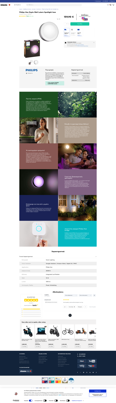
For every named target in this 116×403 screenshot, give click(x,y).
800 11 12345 (82, 356)
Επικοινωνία (60, 356)
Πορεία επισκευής (61, 362)
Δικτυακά (33, 9)
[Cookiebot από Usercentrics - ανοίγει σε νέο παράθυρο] (16, 401)
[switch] (45, 401)
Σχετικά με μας (22, 356)
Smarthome (38, 9)
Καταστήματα (98, 1)
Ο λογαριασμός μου (43, 356)
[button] (21, 336)
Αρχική (20, 9)
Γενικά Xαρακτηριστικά (58, 256)
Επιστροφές (41, 362)
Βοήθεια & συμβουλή (62, 359)
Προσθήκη (79, 23)
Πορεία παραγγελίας (62, 361)
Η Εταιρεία (21, 359)
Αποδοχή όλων (97, 391)
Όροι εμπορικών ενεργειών (63, 364)
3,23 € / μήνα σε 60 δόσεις (79, 44)
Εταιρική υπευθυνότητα (24, 361)
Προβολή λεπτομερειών (77, 400)
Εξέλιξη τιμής (31, 16)
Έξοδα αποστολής (42, 361)
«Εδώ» (59, 395)
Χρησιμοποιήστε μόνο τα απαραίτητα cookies (97, 395)
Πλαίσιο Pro (112, 1)
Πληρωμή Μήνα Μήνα (43, 359)
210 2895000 (82, 354)
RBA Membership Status (24, 362)
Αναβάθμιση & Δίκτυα (27, 9)
